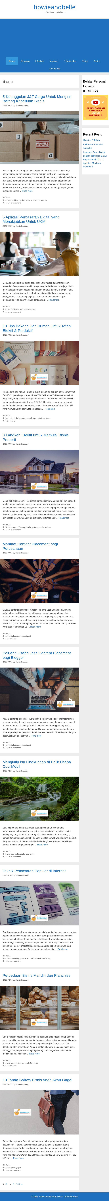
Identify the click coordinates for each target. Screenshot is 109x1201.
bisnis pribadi (23, 1063)
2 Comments (10, 639)
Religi (85, 61)
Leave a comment (13, 203)
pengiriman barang (39, 200)
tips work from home (42, 418)
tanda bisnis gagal (13, 1168)
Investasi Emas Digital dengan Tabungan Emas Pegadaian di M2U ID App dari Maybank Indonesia (95, 159)
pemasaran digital (27, 309)
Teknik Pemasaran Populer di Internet (34, 871)
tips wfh (29, 418)
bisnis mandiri (11, 1063)
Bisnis (12, 61)
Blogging (25, 61)
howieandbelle (55, 7)
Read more (27, 191)
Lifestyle (39, 61)
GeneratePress (71, 1197)
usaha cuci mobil (27, 854)
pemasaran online (28, 959)
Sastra (96, 61)
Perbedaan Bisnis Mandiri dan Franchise (37, 975)
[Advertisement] (54, 37)
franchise (34, 1063)
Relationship (70, 61)
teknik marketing (44, 959)
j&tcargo (17, 200)
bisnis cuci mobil (12, 854)
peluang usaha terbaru (41, 527)
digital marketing (12, 309)
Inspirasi (54, 61)
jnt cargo (26, 200)
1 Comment (10, 421)
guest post (26, 636)
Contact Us (54, 68)
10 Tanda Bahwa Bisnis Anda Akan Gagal (37, 1080)
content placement (13, 636)
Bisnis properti (11, 527)
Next (19, 1184)
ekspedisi (9, 200)
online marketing (12, 959)
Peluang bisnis (24, 527)
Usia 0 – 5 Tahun (91, 140)
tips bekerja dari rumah (15, 418)
